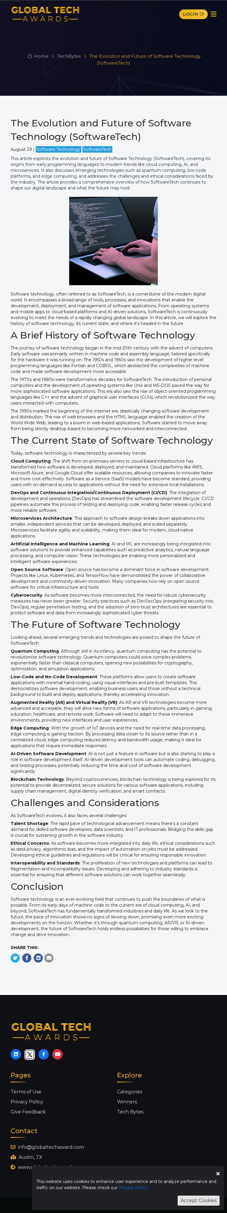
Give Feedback (28, 1112)
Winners (127, 1102)
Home (41, 56)
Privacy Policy (27, 1102)
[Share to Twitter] (15, 958)
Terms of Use (26, 1092)
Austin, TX (29, 1157)
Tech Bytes (130, 1112)
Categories (129, 1092)
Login (190, 14)
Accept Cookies (199, 1200)
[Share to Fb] (27, 958)
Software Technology (58, 149)
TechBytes (69, 56)
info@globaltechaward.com (50, 1147)
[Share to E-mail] (49, 958)
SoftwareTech (97, 149)
